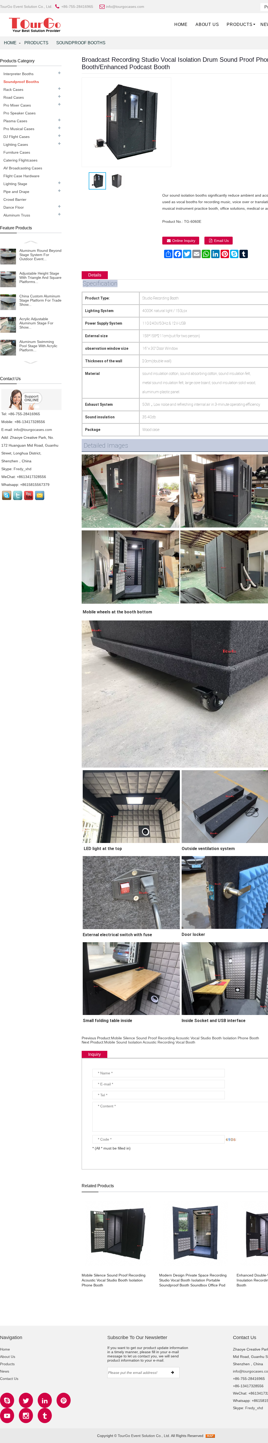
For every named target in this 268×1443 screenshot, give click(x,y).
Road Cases (13, 97)
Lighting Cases (15, 144)
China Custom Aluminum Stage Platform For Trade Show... (40, 300)
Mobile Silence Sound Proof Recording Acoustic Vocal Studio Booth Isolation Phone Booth (185, 1038)
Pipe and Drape (16, 192)
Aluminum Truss (16, 215)
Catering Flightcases (20, 160)
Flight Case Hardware (21, 176)
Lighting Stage (15, 184)
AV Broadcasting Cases (22, 168)
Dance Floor (13, 207)
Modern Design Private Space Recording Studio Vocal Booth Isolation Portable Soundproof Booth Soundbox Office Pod (193, 1280)
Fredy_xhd (22, 469)
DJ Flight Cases (16, 137)
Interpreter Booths (18, 74)
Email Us (221, 240)
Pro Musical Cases (18, 129)
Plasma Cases (15, 121)
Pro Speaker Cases (19, 113)
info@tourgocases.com (33, 430)
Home (181, 24)
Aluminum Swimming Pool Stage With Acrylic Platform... (38, 346)
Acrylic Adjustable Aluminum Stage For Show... (36, 323)
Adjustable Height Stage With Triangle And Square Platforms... (40, 277)
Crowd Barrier (14, 199)
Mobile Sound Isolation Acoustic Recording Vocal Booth (149, 1042)
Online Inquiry (183, 240)
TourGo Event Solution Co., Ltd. (144, 1436)
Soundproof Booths (80, 43)
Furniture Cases (16, 152)
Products (239, 24)
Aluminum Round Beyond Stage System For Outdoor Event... (40, 254)
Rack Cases (13, 89)
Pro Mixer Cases (17, 105)
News (4, 1371)
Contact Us (9, 1379)
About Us (207, 24)
